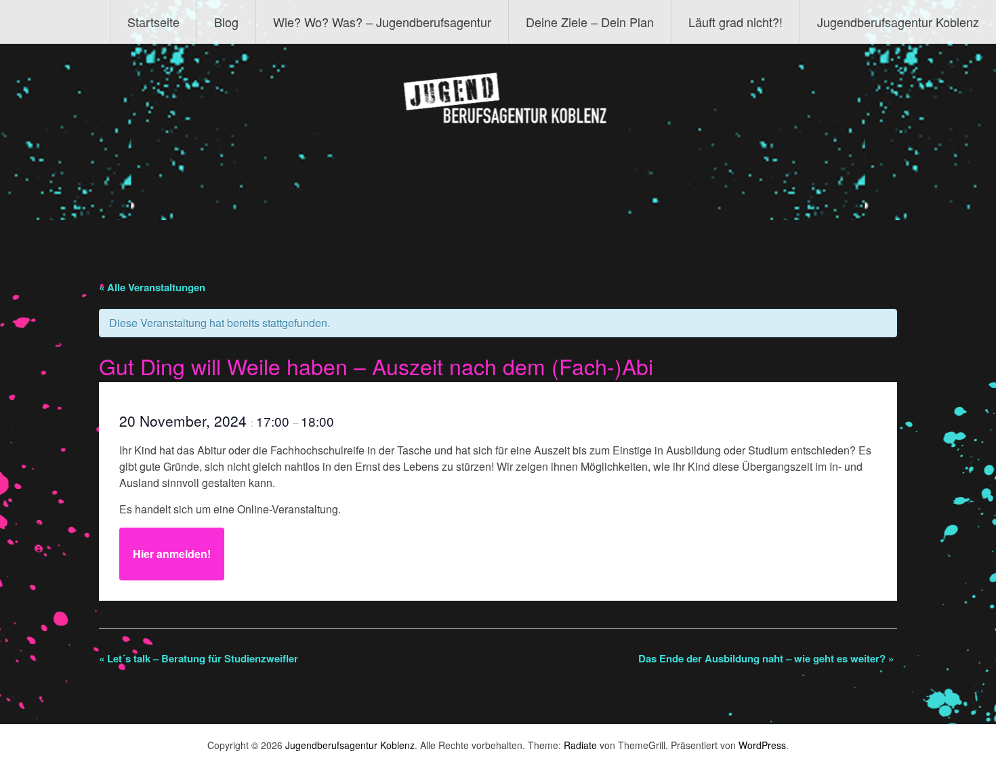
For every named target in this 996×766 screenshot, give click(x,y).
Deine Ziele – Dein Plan (590, 21)
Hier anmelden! (172, 553)
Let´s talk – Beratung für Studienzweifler (198, 658)
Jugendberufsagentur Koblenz (898, 21)
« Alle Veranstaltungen (152, 287)
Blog (226, 21)
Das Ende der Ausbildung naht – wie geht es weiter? (766, 658)
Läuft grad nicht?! (735, 21)
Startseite (153, 21)
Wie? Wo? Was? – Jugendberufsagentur (382, 21)
